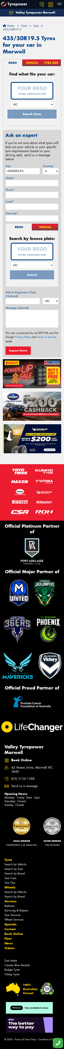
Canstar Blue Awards (17, 965)
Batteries (9, 906)
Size (8, 166)
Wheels (9, 887)
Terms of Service (46, 337)
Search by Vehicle (15, 864)
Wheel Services (13, 919)
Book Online (13, 934)
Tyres (8, 860)
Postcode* (12, 213)
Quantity (48, 166)
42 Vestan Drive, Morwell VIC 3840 (32, 770)
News (8, 943)
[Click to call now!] (41, 4)
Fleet (8, 938)
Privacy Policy (23, 337)
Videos (9, 948)
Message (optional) (17, 308)
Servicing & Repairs (16, 910)
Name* (10, 178)
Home (10, 26)
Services (10, 901)
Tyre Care (10, 878)
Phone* (10, 190)
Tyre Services (12, 915)
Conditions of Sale (47, 1039)
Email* (10, 202)
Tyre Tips (9, 883)
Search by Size (13, 869)
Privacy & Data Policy (25, 1039)
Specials (10, 924)
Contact (10, 929)
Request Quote (18, 350)
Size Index (10, 960)
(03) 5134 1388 (23, 779)
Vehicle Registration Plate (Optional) (21, 294)
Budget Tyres (12, 970)
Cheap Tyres (11, 974)
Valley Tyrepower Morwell (35, 12)
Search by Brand (14, 873)
